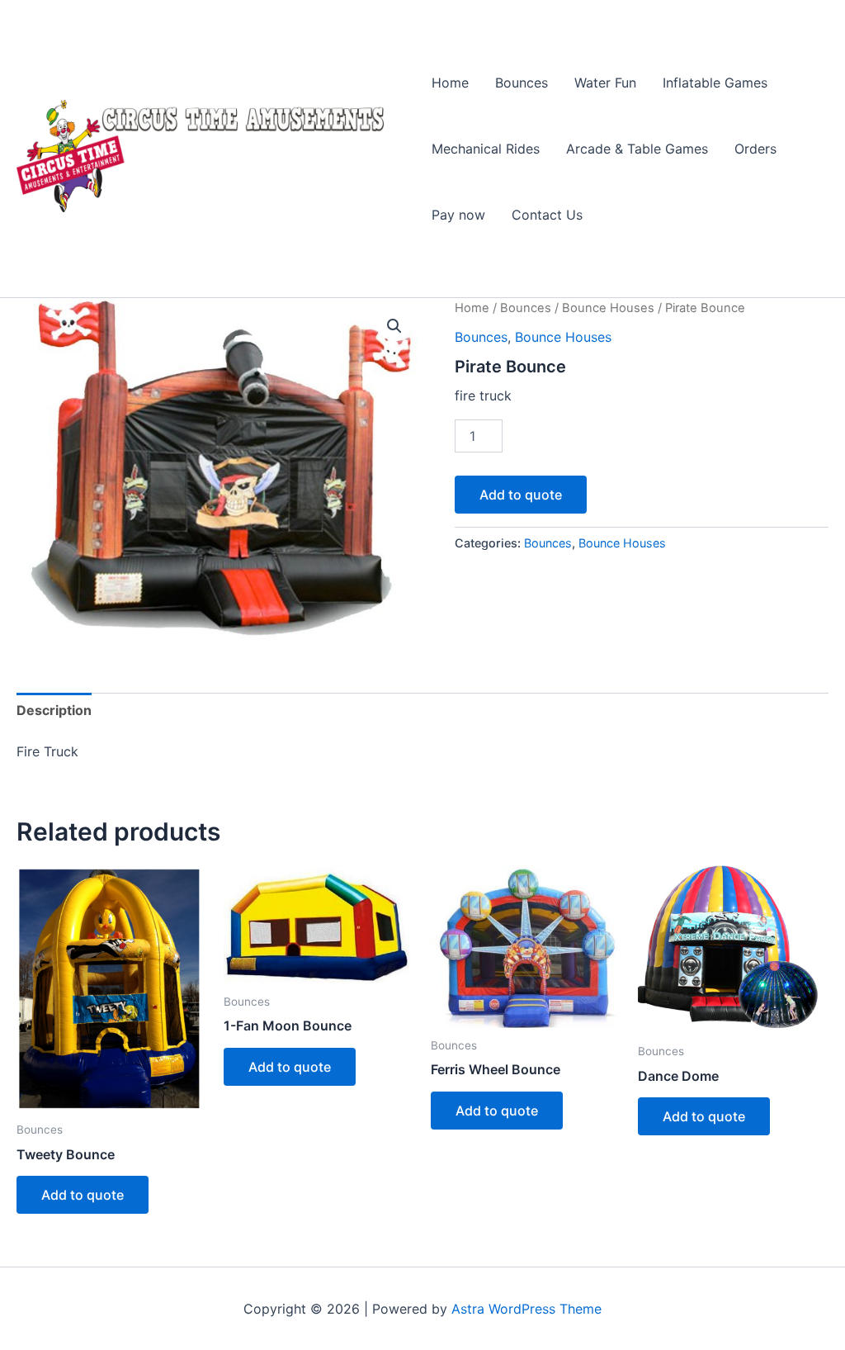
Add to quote (520, 494)
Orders (755, 148)
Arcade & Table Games (637, 148)
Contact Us (547, 214)
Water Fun (605, 82)
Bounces (521, 82)
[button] (394, 326)
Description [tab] (54, 710)
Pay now (458, 214)
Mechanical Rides (486, 148)
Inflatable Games (715, 82)
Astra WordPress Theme (526, 1308)
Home (450, 82)
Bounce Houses (608, 308)
